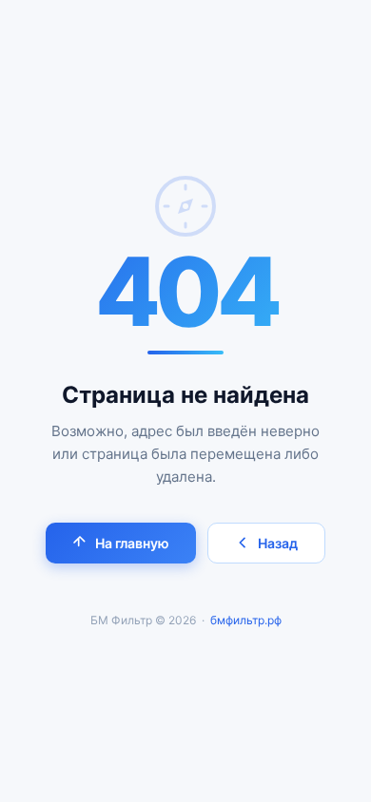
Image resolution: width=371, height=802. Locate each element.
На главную (132, 543)
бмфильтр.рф (246, 620)
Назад (278, 543)
